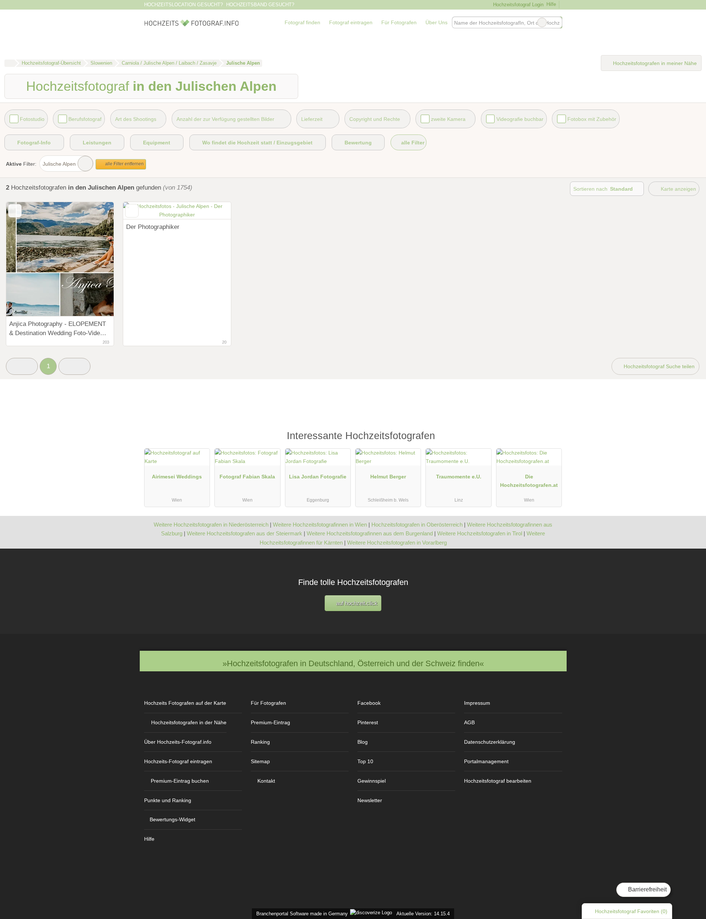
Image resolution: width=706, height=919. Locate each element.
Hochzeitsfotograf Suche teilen (658, 366)
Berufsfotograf (84, 119)
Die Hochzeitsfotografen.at (529, 481)
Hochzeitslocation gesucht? (183, 4)
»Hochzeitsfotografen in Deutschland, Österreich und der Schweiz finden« (353, 663)
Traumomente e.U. (458, 477)
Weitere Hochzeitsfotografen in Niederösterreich (211, 524)
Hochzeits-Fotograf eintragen (178, 761)
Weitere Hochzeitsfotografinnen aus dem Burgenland (370, 533)
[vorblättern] (95, 259)
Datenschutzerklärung (489, 742)
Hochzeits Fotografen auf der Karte (185, 703)
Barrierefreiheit (647, 889)
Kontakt (266, 781)
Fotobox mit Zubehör (591, 119)
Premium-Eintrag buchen (180, 781)
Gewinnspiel (371, 781)
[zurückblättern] (24, 259)
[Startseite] (9, 63)
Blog (362, 742)
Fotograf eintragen (350, 22)
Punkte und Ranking (167, 800)
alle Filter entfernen (124, 163)
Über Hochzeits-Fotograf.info (177, 742)
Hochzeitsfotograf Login (517, 4)
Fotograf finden (302, 22)
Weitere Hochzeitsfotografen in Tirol (479, 533)
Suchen (556, 22)
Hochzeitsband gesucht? (260, 4)
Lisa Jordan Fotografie (317, 477)
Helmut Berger (388, 477)
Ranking (260, 742)
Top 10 (365, 761)
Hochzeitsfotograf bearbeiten (497, 781)
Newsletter (369, 800)
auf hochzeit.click (356, 603)
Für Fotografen (399, 22)
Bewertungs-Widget (172, 819)
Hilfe (551, 4)
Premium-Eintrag (270, 722)
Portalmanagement (486, 761)
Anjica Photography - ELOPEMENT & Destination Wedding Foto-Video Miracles (57, 329)
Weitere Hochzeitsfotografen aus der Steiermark (244, 533)
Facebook (369, 703)
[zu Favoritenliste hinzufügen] (15, 211)
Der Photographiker (152, 226)
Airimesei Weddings (177, 477)
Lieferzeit (311, 119)
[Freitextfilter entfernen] (542, 22)
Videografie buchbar (519, 119)
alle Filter (412, 143)
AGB (469, 722)
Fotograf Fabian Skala (247, 477)
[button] (22, 366)
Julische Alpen (59, 164)
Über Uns (436, 22)
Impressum (477, 703)
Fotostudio (32, 119)
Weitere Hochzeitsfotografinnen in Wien (320, 524)
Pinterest (367, 722)
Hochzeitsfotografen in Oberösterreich (417, 524)
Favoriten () (631, 911)
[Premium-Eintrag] (551, 439)
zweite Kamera (448, 119)
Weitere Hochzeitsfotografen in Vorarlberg (397, 542)
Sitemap (260, 761)
